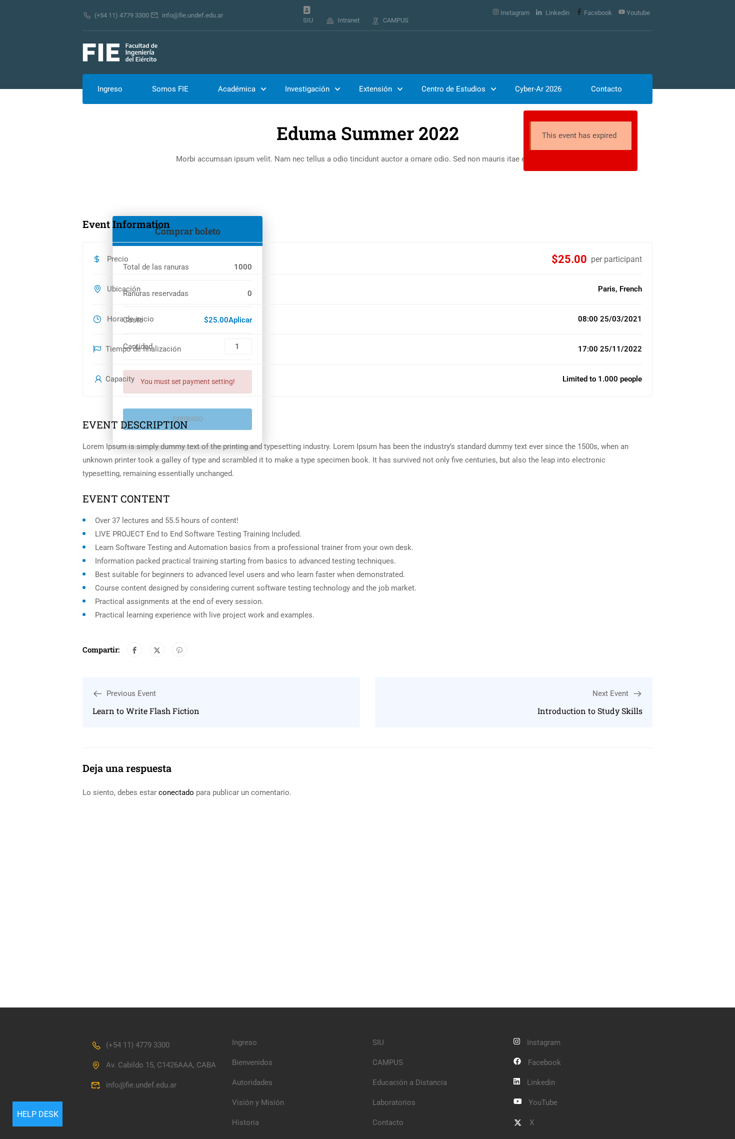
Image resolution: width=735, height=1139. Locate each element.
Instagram (514, 12)
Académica (237, 89)
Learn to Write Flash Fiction (146, 711)
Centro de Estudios (454, 89)
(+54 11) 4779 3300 (121, 15)
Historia (245, 1122)
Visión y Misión (258, 1102)
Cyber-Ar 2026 (538, 89)
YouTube (543, 1102)
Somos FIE (170, 89)
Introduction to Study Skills (590, 711)
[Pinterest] (179, 649)
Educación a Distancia (409, 1082)
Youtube (637, 12)
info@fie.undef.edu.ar (192, 15)
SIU (308, 20)
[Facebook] (134, 649)
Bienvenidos (252, 1062)
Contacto (606, 89)
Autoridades (252, 1082)
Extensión (375, 89)
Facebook (597, 12)
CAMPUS (395, 20)
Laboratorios (394, 1102)
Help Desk (37, 1114)
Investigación (307, 89)
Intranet (349, 20)
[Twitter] (157, 649)
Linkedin (557, 12)
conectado (176, 792)
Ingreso (110, 89)
